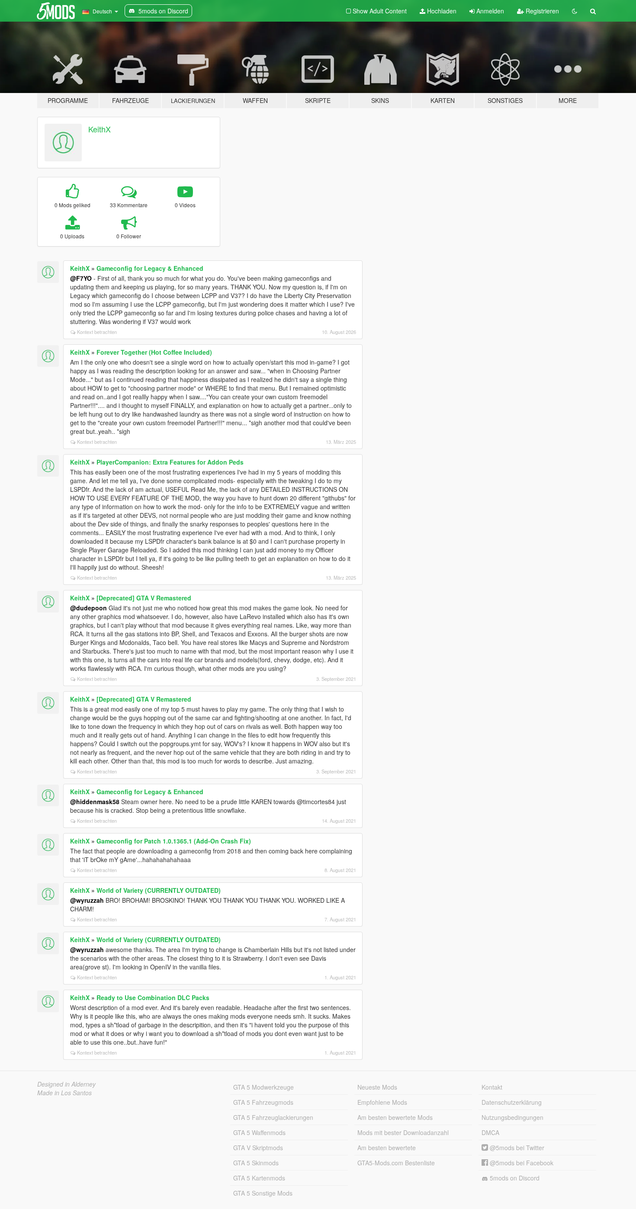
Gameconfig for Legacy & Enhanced (149, 268)
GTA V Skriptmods (258, 1147)
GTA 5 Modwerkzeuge (263, 1087)
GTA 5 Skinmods (256, 1162)
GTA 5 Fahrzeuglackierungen (273, 1117)
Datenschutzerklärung (512, 1102)
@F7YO (81, 278)
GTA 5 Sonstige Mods (262, 1193)
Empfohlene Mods (382, 1102)
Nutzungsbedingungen (512, 1117)
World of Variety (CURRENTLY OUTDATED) (158, 890)
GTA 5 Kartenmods (259, 1178)
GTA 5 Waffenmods (259, 1132)
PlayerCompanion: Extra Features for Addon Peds (170, 462)
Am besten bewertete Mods (395, 1117)
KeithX (99, 129)
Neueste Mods (377, 1087)
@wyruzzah (87, 900)
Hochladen (440, 10)
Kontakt (492, 1087)
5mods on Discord (514, 1178)
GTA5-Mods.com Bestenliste (396, 1162)
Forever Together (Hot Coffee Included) (154, 352)
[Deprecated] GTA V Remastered (143, 597)
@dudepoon (88, 607)
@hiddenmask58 (94, 801)
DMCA (490, 1132)
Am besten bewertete (386, 1147)
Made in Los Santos (64, 1092)
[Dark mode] (574, 11)
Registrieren (541, 10)
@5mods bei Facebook (520, 1162)
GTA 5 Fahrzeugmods (263, 1102)
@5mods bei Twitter (516, 1147)
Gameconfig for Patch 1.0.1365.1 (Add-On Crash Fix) (173, 841)
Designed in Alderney (66, 1084)
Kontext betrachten (97, 331)
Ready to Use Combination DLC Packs (152, 997)
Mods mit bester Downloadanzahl (403, 1132)
